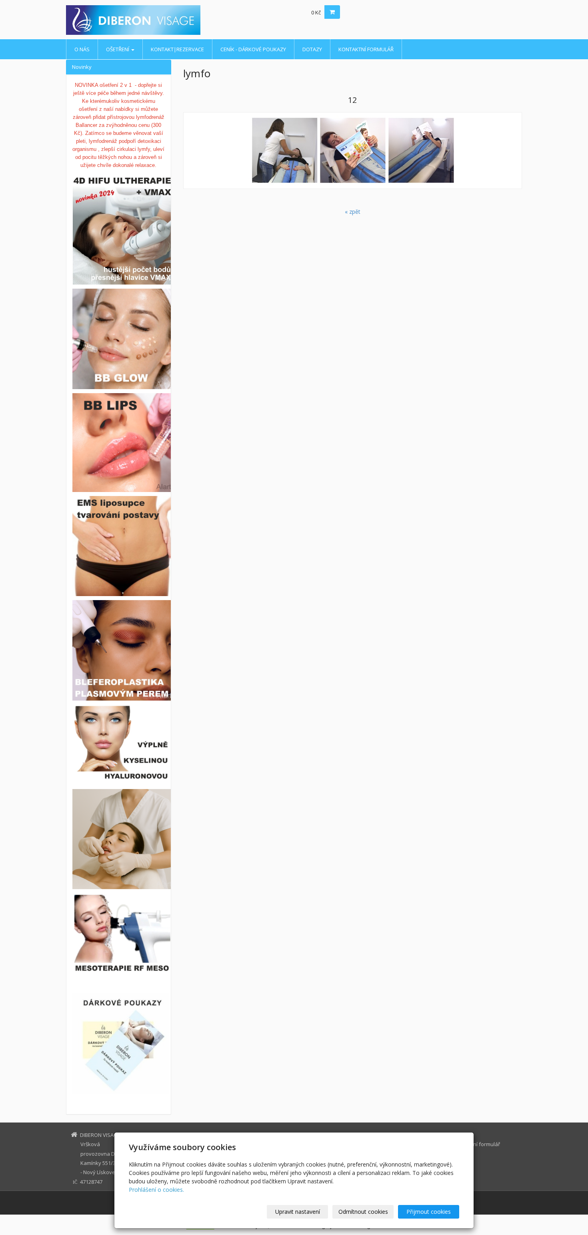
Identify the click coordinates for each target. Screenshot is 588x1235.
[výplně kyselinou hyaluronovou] (122, 773)
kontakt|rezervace (177, 49)
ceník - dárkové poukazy (253, 49)
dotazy (312, 49)
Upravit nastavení (297, 1211)
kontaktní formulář (366, 49)
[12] (352, 150)
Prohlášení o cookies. (156, 1189)
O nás (82, 49)
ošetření (118, 49)
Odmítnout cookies (363, 1211)
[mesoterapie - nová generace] (118, 933)
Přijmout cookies (428, 1211)
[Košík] (332, 12)
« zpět (352, 211)
